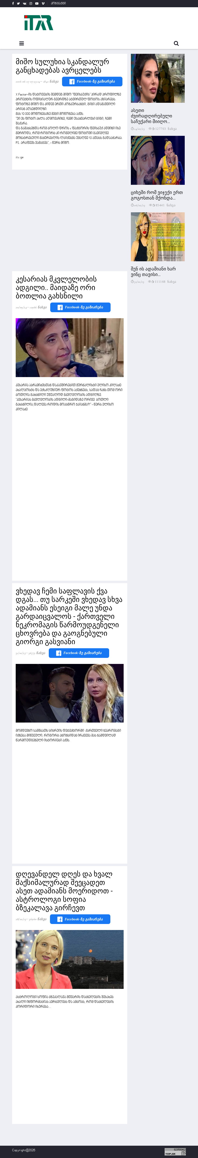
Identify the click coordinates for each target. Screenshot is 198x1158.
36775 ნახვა (36, 653)
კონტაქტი (58, 3)
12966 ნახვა (38, 307)
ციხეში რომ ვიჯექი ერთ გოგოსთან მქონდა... (157, 195)
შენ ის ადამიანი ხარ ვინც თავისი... (153, 271)
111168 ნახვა (166, 281)
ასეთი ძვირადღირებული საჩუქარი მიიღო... (151, 116)
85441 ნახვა (166, 205)
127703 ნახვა (166, 128)
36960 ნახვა (38, 919)
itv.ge (19, 157)
